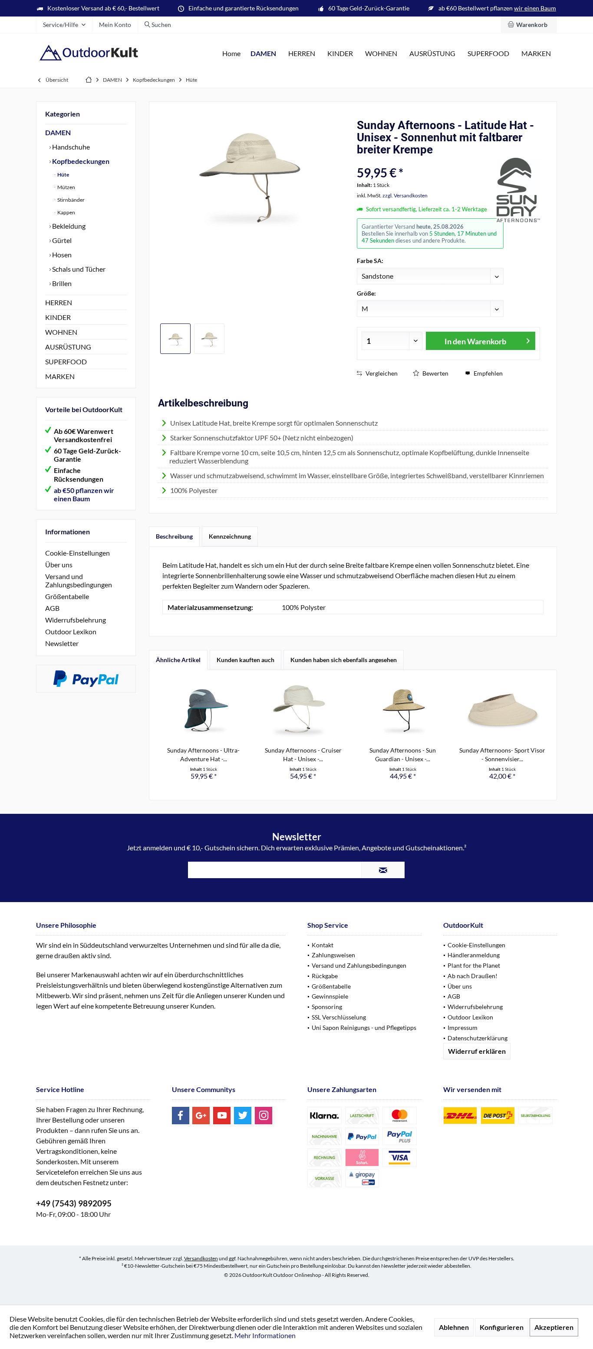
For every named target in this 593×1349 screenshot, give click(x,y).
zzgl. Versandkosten (405, 195)
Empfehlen (487, 373)
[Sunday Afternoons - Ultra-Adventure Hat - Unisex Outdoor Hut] (203, 711)
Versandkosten (201, 1258)
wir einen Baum (535, 8)
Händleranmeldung (474, 955)
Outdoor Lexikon (70, 631)
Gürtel (61, 240)
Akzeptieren (553, 1327)
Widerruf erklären (477, 1051)
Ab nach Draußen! (472, 975)
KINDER (58, 317)
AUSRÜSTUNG (68, 347)
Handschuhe (70, 147)
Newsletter (62, 643)
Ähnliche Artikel (178, 659)
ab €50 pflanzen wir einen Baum (84, 494)
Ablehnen (454, 1327)
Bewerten (434, 373)
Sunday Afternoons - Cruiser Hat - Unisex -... (303, 754)
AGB (52, 608)
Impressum (463, 1027)
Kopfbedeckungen (80, 161)
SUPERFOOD (66, 361)
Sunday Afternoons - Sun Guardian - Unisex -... (402, 754)
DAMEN (58, 132)
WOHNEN (61, 332)
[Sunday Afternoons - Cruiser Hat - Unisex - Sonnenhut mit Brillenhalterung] (303, 711)
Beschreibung (174, 536)
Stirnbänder (70, 200)
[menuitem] (529, 25)
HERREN (58, 302)
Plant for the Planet (474, 965)
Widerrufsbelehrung (75, 620)
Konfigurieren (502, 1327)
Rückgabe (325, 975)
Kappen (65, 212)
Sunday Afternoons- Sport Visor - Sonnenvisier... (502, 754)
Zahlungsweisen (333, 955)
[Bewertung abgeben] (425, 161)
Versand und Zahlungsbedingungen (78, 580)
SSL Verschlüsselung (339, 1017)
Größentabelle (67, 596)
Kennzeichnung (230, 536)
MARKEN (60, 376)
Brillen (61, 283)
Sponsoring (327, 1006)
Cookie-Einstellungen (77, 553)
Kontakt (322, 945)
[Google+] (201, 1115)
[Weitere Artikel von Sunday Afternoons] (518, 190)
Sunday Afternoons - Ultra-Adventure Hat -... (203, 754)
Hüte (62, 174)
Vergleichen (381, 373)
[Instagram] (263, 1115)
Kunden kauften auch (245, 659)
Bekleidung (68, 226)
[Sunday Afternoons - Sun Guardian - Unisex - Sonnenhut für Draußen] (402, 711)
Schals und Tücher (78, 269)
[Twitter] (242, 1115)
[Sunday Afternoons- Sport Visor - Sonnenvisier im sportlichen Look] (502, 711)
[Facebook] (180, 1115)
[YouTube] (222, 1115)
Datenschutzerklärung (477, 1038)
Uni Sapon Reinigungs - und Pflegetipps (364, 1027)
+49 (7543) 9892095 (74, 1203)
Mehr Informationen (265, 1335)
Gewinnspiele (330, 996)
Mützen (65, 187)
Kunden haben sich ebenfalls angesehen (343, 659)
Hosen (61, 254)
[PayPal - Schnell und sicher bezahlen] (86, 678)
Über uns (58, 564)
